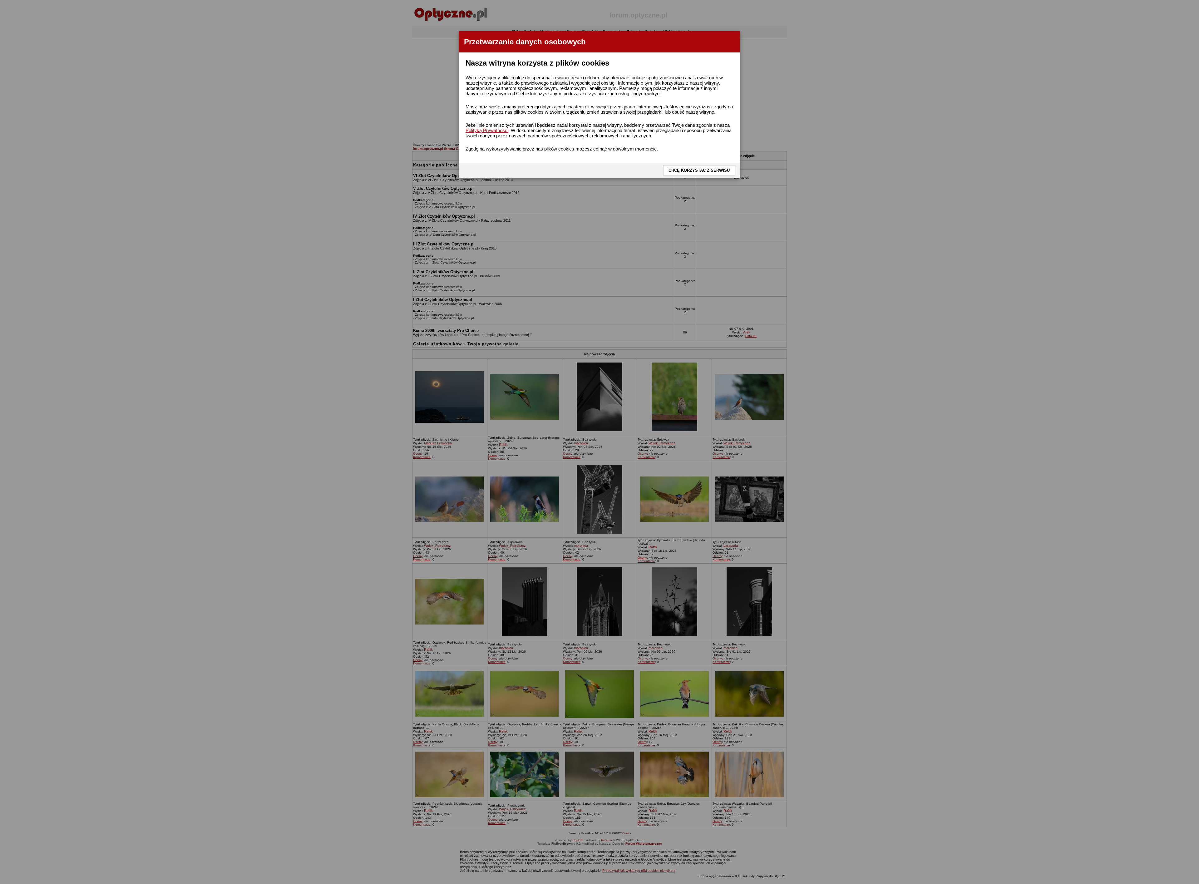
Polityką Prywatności (487, 130)
